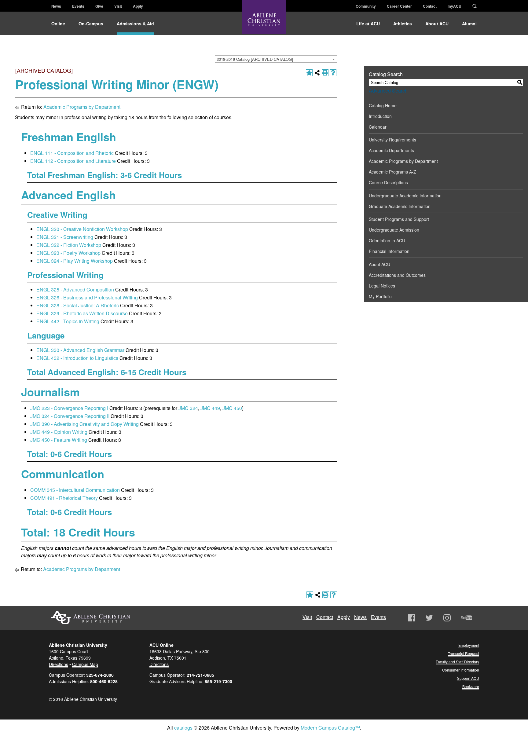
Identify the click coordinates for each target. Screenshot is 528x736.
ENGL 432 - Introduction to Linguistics (77, 357)
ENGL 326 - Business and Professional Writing (87, 297)
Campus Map (85, 664)
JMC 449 (210, 408)
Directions (58, 664)
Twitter (429, 617)
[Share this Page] (317, 72)
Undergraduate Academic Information (405, 195)
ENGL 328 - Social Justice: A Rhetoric (77, 305)
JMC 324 (188, 408)
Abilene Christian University (90, 617)
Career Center (399, 6)
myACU (454, 6)
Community (366, 6)
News (56, 6)
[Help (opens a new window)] (333, 72)
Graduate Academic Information (400, 206)
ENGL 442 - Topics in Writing (67, 321)
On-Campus (91, 23)
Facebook (411, 617)
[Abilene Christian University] (264, 22)
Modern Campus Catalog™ (330, 727)
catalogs (183, 727)
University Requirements (392, 140)
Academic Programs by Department (81, 106)
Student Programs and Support (399, 219)
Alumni (469, 23)
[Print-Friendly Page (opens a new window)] (325, 72)
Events (78, 6)
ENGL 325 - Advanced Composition (75, 289)
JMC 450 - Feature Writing (58, 439)
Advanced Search (388, 90)
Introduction (380, 116)
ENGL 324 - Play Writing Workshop (74, 260)
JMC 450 (232, 408)
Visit (118, 6)
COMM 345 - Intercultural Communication (75, 489)
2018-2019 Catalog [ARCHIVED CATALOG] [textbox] (255, 59)
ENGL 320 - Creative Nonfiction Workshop (82, 229)
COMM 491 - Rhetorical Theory (64, 497)
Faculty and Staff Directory (457, 661)
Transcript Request (463, 653)
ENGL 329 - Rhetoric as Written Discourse (82, 313)
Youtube (466, 617)
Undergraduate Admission (394, 230)
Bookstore (470, 686)
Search (474, 5)
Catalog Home (383, 105)
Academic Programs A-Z (392, 172)
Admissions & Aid (135, 23)
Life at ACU (368, 23)
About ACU (437, 23)
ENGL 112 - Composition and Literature (73, 160)
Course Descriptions (388, 182)
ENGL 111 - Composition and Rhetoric (72, 152)
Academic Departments (391, 150)
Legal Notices (382, 286)
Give (99, 6)
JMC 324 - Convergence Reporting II (69, 415)
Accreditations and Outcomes (397, 275)
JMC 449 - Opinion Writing (58, 431)
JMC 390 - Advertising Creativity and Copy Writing (84, 423)
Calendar (378, 127)
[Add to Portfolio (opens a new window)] (309, 72)
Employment (468, 645)
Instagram (447, 617)
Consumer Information (460, 669)
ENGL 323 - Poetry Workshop (68, 252)
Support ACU (468, 678)
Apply (138, 6)
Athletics (402, 23)
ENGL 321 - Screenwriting (64, 236)
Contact (430, 6)
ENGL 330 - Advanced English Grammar (80, 349)
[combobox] (276, 59)
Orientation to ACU (387, 240)
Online (58, 23)
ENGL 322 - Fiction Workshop (68, 244)
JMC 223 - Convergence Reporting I (69, 408)
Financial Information (389, 251)
